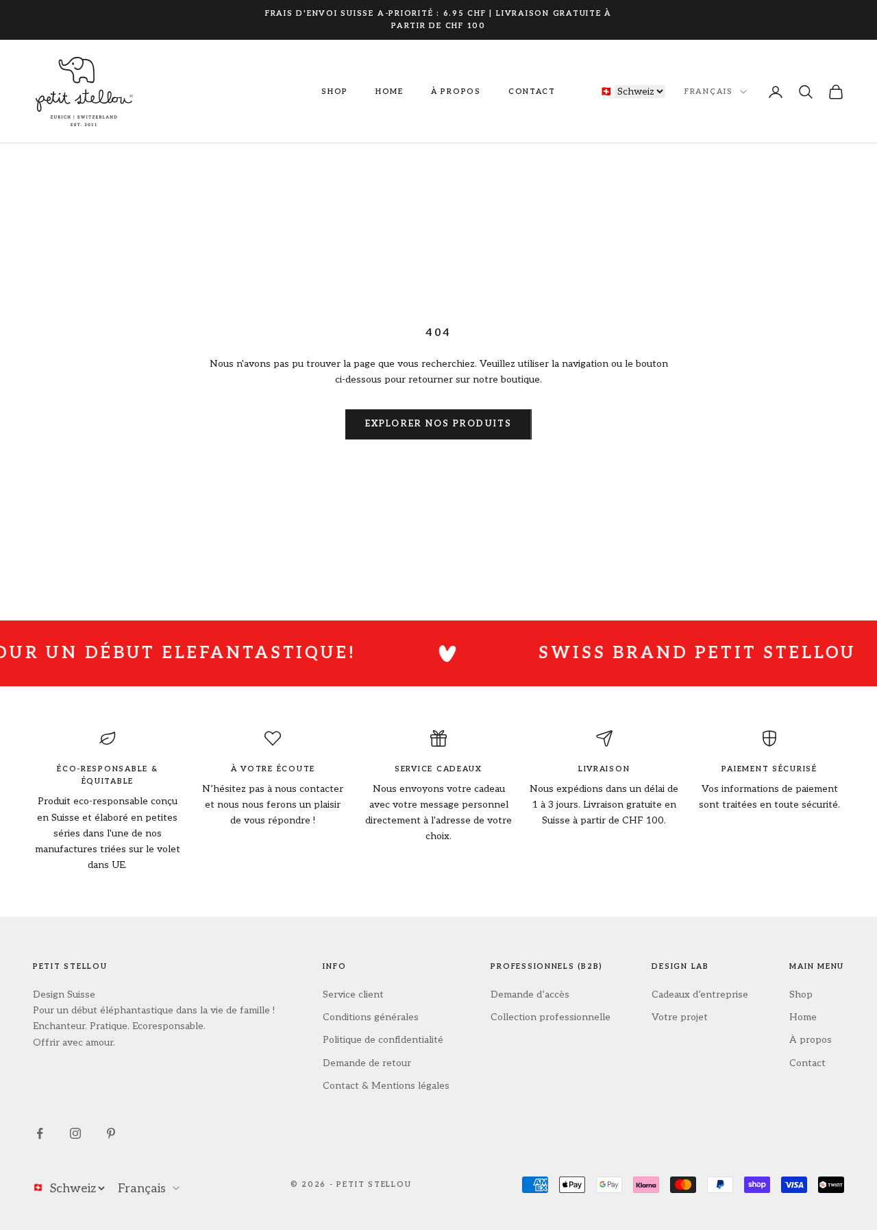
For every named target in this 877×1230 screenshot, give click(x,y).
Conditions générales (371, 1017)
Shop (334, 91)
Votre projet (680, 1017)
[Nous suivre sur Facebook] (40, 1133)
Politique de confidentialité (383, 1040)
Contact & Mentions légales (386, 1086)
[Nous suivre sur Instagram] (75, 1133)
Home (389, 91)
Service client (353, 994)
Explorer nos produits (438, 423)
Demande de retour (367, 1063)
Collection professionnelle (550, 1017)
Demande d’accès (530, 994)
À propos (456, 91)
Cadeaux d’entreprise (700, 994)
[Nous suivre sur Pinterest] (111, 1133)
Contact (532, 91)
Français (708, 91)
